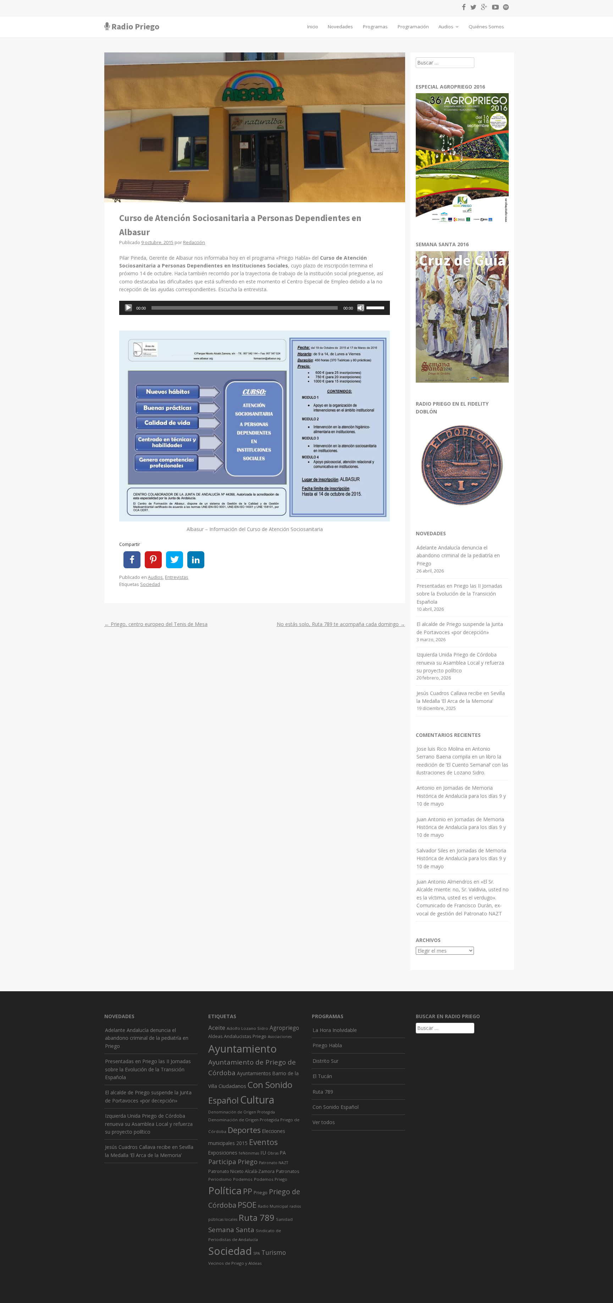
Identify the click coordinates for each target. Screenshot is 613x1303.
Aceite (216, 1027)
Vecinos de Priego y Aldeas (235, 1263)
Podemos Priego (270, 1179)
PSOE (247, 1205)
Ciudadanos (232, 1085)
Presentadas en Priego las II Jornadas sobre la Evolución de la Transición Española (459, 593)
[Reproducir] (128, 307)
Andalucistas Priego (245, 1036)
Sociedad (150, 584)
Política (225, 1190)
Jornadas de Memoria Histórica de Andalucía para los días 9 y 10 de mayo (461, 795)
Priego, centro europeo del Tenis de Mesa (156, 624)
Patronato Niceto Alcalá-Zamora (241, 1171)
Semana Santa (231, 1229)
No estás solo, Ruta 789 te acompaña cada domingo (341, 624)
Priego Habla (327, 1045)
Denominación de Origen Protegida (241, 1112)
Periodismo (220, 1179)
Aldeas (215, 1036)
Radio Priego (135, 26)
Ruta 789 (257, 1217)
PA (283, 1152)
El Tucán (322, 1076)
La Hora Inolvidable (335, 1030)
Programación (413, 26)
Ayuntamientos (254, 1073)
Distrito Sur (325, 1060)
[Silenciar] (360, 307)
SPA (256, 1253)
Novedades (340, 26)
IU (263, 1152)
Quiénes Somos (486, 26)
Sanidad (284, 1219)
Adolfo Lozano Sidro (247, 1028)
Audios (446, 26)
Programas (375, 26)
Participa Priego (233, 1161)
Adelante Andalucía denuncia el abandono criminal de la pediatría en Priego (458, 555)
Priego (260, 1192)
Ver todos (324, 1122)
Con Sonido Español (336, 1107)
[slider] (376, 307)
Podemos (243, 1179)
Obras (272, 1153)
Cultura (257, 1099)
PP (247, 1191)
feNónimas (249, 1153)
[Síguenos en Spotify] (504, 8)
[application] (254, 308)
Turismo (273, 1252)
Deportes (244, 1130)
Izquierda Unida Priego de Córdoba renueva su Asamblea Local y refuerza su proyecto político (460, 662)
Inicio (312, 26)
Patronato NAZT (273, 1162)
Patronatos (287, 1171)
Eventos (263, 1142)
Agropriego (284, 1028)
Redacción (194, 242)
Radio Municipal (273, 1206)
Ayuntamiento (242, 1049)
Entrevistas (176, 577)
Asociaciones (280, 1036)
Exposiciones (222, 1152)
